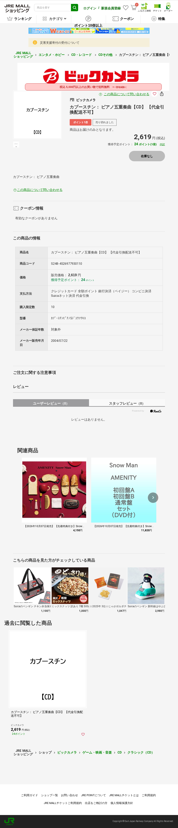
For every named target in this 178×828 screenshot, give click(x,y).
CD (119, 752)
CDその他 (105, 55)
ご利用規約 (149, 795)
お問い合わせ (69, 795)
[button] (153, 497)
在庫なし (147, 156)
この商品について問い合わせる (126, 94)
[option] (37, 114)
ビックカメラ (67, 752)
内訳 (162, 144)
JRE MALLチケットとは (124, 795)
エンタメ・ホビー (52, 55)
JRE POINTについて (93, 795)
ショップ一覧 (49, 795)
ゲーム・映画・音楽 (97, 752)
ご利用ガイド (29, 795)
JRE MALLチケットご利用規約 (63, 803)
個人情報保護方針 (121, 803)
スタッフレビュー (127, 403)
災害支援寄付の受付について (59, 42)
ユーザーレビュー (51, 403)
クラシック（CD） (141, 752)
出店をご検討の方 (96, 803)
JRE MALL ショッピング (23, 55)
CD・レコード (82, 55)
